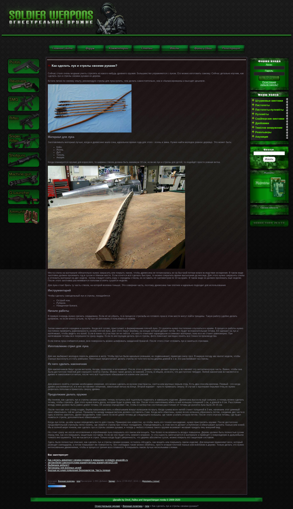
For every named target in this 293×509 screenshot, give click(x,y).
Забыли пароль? (269, 84)
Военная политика (66, 481)
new (78, 481)
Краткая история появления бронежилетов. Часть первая (79, 470)
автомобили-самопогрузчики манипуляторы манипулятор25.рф (83, 462)
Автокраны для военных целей (64, 467)
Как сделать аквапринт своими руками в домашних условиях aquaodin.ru (88, 460)
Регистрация (269, 82)
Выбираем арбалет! (58, 465)
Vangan (112, 481)
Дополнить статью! (151, 481)
